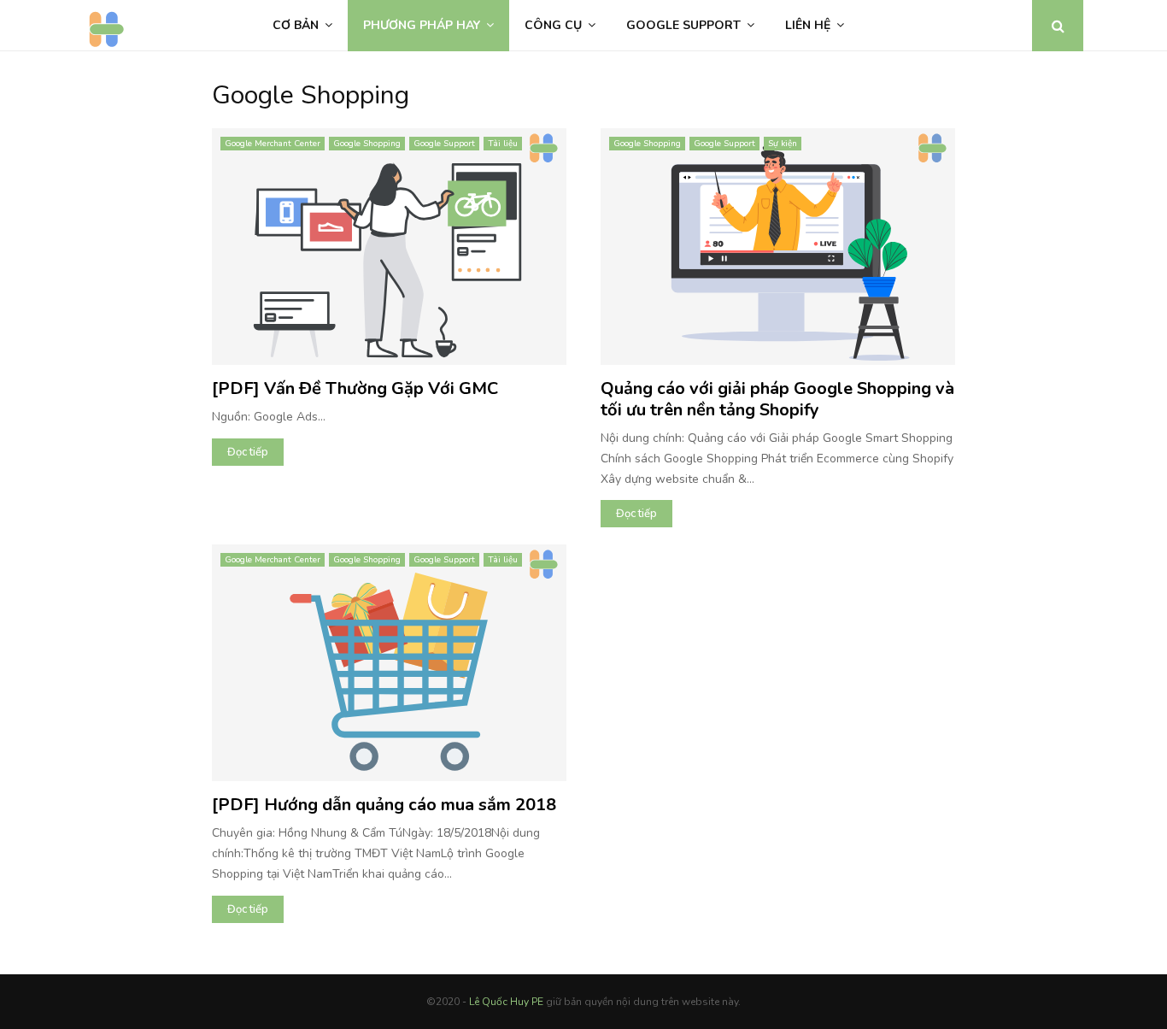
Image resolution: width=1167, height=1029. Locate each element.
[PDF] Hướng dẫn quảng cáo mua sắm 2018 (384, 804)
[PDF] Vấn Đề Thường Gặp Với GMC (355, 388)
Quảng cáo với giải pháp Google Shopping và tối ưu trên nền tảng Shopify (777, 399)
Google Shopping (367, 144)
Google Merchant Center (272, 144)
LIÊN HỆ (807, 25)
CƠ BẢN (296, 25)
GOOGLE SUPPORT (683, 25)
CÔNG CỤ (553, 25)
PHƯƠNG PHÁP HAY (421, 25)
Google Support (444, 144)
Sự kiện (782, 144)
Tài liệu (503, 144)
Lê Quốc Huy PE (506, 1001)
